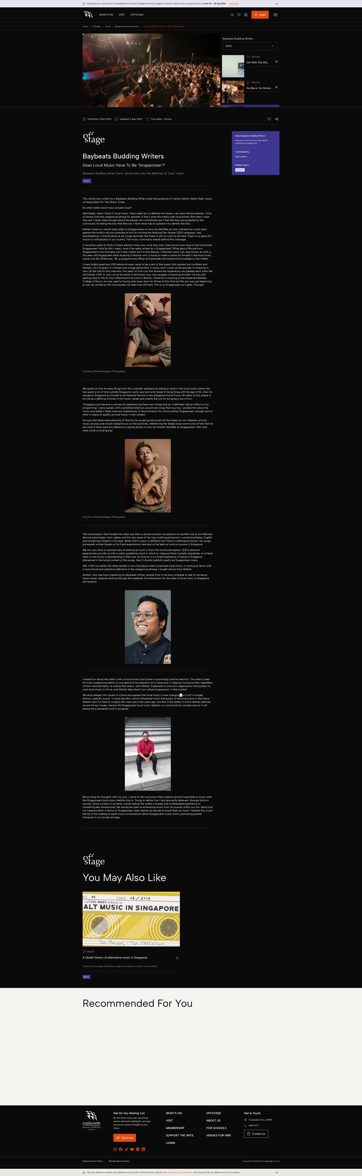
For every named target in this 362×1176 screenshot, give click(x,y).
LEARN (170, 1143)
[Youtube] (132, 1149)
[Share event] (276, 119)
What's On (106, 14)
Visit (122, 14)
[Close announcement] (276, 3)
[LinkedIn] (143, 1149)
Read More (234, 3)
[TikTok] (126, 1149)
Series (108, 26)
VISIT (169, 1120)
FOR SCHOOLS (216, 1128)
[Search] (232, 15)
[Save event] (269, 119)
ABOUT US (213, 1120)
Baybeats (240, 170)
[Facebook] (120, 1149)
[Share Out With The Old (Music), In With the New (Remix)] (276, 61)
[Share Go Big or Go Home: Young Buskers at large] (276, 87)
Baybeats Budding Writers (127, 26)
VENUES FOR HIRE (218, 1135)
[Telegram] (137, 1149)
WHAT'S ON (174, 1113)
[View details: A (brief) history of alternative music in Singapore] (131, 935)
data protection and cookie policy (178, 1172)
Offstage (137, 14)
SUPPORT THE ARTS (179, 1135)
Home (85, 26)
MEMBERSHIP (175, 1128)
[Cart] (246, 15)
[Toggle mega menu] (275, 15)
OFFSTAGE (213, 1113)
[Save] (239, 15)
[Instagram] (115, 1149)
